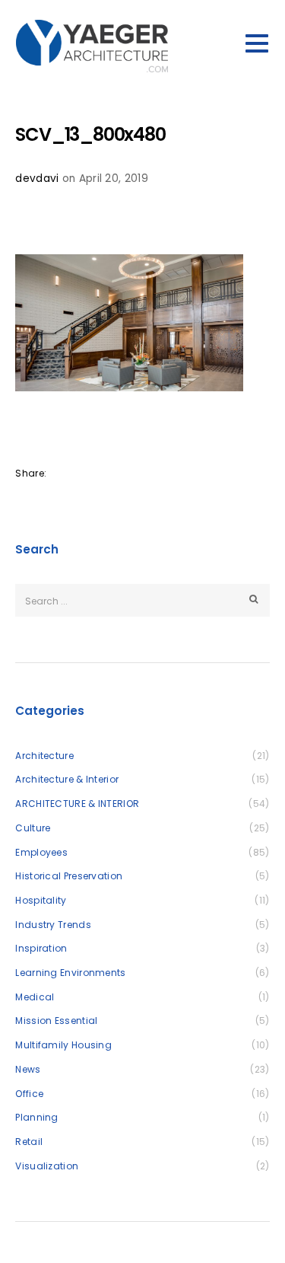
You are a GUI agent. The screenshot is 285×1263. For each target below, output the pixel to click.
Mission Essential (56, 1020)
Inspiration (41, 948)
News (27, 1069)
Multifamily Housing (63, 1044)
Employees (41, 852)
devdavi (37, 178)
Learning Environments (70, 972)
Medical (34, 996)
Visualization (46, 1165)
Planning (36, 1117)
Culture (32, 827)
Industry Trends (53, 924)
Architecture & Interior (67, 779)
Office (29, 1093)
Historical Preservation (68, 875)
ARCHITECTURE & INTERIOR (77, 803)
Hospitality (40, 900)
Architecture (44, 755)
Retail (29, 1141)
